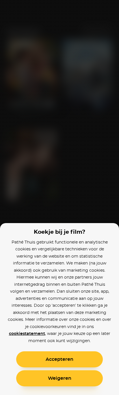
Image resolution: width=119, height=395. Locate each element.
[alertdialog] (59, 197)
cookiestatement (27, 334)
